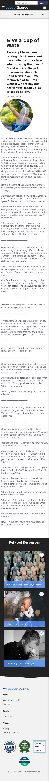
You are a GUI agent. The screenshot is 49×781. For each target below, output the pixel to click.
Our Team (7, 704)
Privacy (6, 728)
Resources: (23, 14)
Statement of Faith (11, 700)
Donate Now (8, 716)
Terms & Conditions (12, 732)
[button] (45, 7)
